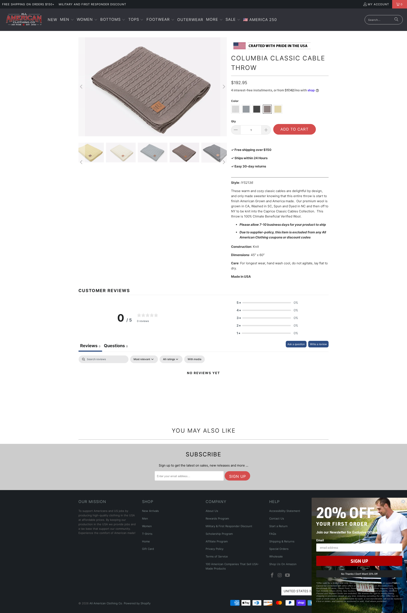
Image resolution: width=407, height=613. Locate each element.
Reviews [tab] (90, 345)
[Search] (396, 19)
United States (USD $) (302, 591)
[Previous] (81, 86)
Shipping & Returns (281, 541)
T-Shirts (147, 533)
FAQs (272, 533)
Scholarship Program (219, 533)
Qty (233, 121)
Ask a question (296, 344)
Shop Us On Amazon (283, 564)
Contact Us (276, 518)
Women (147, 526)
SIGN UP (359, 561)
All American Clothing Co (105, 603)
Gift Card (148, 548)
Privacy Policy (214, 548)
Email (320, 540)
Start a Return (278, 526)
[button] (67, 19)
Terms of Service (217, 556)
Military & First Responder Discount (229, 526)
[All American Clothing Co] (23, 20)
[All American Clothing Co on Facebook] (272, 575)
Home (146, 541)
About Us (212, 511)
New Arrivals (150, 511)
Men (145, 518)
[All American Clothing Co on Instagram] (280, 575)
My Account (378, 4)
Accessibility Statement (284, 511)
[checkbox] (194, 359)
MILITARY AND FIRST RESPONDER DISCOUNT (92, 4)
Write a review (318, 344)
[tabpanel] (203, 387)
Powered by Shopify (137, 603)
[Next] (223, 86)
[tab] (116, 346)
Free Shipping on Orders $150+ (28, 4)
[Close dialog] (403, 501)
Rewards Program (217, 518)
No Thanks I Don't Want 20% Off (359, 573)
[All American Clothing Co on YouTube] (287, 575)
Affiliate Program (217, 541)
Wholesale (276, 556)
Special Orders (279, 548)
